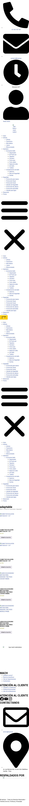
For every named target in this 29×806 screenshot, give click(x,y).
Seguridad (6, 177)
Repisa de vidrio (13, 164)
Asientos (11, 171)
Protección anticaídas (12, 188)
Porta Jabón (12, 162)
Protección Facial (11, 183)
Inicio (4, 136)
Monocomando (10, 147)
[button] (14, 225)
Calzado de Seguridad (12, 184)
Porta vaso (12, 160)
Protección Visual (11, 181)
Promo (5, 194)
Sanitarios (5, 149)
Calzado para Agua (11, 190)
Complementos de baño (12, 169)
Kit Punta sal (12, 154)
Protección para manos (12, 179)
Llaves (8, 145)
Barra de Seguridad (14, 173)
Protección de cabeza (12, 186)
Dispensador (12, 152)
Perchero (11, 158)
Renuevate (6, 192)
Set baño (11, 166)
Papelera (11, 156)
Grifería (5, 137)
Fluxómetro (9, 141)
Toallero (11, 168)
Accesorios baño (10, 151)
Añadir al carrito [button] (6, 537)
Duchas (11, 175)
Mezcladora (9, 143)
